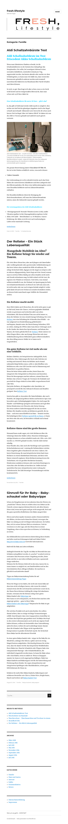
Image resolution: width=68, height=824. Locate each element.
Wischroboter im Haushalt (18, 716)
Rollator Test (22, 391)
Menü (57, 12)
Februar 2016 (13, 743)
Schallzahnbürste (26, 231)
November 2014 (14, 750)
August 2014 (13, 755)
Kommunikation (14, 784)
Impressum (13, 802)
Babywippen (35, 682)
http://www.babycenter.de (16, 542)
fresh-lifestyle (16, 10)
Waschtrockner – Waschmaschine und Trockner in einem (29, 718)
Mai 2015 (12, 748)
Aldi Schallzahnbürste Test (27, 50)
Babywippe (25, 596)
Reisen (11, 787)
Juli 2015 (11, 745)
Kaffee (11, 782)
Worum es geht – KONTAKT (16, 813)
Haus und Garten (15, 777)
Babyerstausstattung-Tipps (16, 579)
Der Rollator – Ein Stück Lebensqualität (23, 723)
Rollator (10, 319)
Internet (11, 779)
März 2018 (12, 740)
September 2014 (14, 753)
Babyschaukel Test (30, 678)
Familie (17, 231)
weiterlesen (11, 226)
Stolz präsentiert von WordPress (26, 818)
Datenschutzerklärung (17, 800)
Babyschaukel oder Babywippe (18, 603)
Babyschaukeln (26, 682)
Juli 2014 (11, 757)
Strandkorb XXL (14, 721)
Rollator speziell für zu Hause (32, 416)
